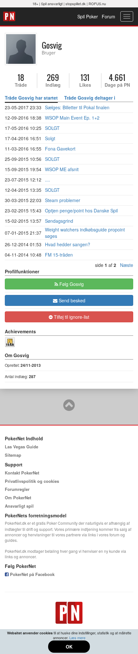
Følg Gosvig (71, 284)
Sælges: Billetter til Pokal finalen (77, 107)
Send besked (71, 300)
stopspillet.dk (75, 3)
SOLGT (52, 128)
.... (47, 179)
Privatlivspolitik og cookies (32, 481)
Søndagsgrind (59, 221)
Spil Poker (87, 16)
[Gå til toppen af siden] (69, 408)
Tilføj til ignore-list (71, 317)
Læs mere (77, 637)
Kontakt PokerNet (22, 473)
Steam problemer (62, 200)
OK (69, 646)
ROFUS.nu (97, 3)
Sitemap (13, 455)
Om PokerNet (18, 497)
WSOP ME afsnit (62, 169)
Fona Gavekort (60, 148)
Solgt (50, 138)
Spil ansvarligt (52, 3)
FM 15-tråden (59, 254)
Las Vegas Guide (21, 447)
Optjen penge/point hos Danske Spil (81, 210)
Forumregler (17, 489)
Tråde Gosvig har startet (31, 97)
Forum (108, 16)
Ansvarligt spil (19, 506)
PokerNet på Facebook (32, 574)
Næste (126, 265)
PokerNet (10, 16)
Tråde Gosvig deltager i (89, 97)
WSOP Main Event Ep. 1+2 (72, 117)
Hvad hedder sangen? (67, 244)
